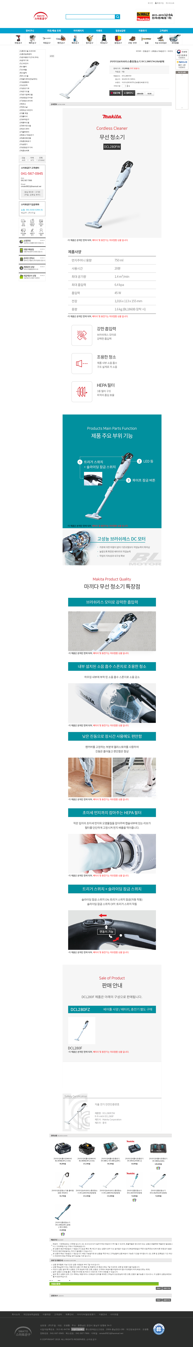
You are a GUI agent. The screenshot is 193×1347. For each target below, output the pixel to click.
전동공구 (146, 51)
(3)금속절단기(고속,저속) (29, 57)
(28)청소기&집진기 (27, 135)
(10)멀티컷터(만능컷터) (28, 79)
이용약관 (47, 1314)
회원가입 (160, 3)
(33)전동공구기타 (26, 147)
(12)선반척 (24, 85)
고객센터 (58, 1314)
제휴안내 (69, 1314)
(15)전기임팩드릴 (26, 95)
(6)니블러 (23, 67)
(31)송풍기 (24, 144)
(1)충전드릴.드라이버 (28, 51)
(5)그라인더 (24, 63)
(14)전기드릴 (24, 91)
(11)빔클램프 (24, 82)
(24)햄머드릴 (24, 123)
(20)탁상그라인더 (26, 110)
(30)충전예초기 (25, 141)
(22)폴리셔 (24, 116)
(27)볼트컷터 (24, 132)
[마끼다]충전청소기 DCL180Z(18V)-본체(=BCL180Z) (62, 1224)
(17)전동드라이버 (26, 101)
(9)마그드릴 (24, 76)
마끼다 (170, 51)
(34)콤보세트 (24, 151)
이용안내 (103, 1314)
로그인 (150, 3)
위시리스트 (170, 3)
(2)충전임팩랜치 (26, 54)
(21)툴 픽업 (24, 113)
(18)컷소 (23, 104)
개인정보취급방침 (31, 1314)
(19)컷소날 (24, 107)
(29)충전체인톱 (25, 138)
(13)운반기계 (24, 88)
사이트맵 (114, 1314)
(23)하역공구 (24, 119)
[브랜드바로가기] (141, 82)
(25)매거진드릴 (25, 126)
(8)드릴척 (23, 73)
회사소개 (16, 1314)
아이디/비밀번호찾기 (86, 1314)
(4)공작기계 (24, 60)
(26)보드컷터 (24, 129)
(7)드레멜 (23, 70)
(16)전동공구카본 (26, 98)
